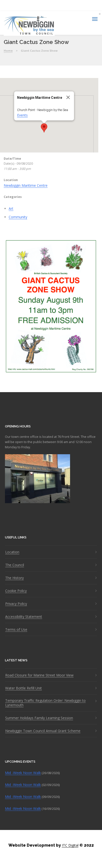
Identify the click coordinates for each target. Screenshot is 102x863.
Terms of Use (16, 629)
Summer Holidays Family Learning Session (39, 718)
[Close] (68, 97)
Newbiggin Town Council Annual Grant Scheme (42, 731)
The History (14, 578)
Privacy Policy (16, 603)
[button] (44, 128)
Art (11, 208)
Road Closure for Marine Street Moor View (39, 675)
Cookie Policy (16, 591)
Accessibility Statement (23, 616)
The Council (14, 565)
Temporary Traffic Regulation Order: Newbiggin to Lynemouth (45, 702)
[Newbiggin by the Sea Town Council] (29, 26)
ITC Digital (70, 845)
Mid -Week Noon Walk (23, 772)
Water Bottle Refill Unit (23, 688)
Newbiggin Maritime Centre (26, 185)
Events (22, 115)
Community (18, 217)
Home (8, 50)
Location (12, 552)
